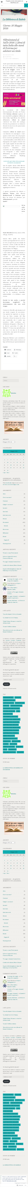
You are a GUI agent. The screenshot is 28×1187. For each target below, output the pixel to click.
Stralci (4, 536)
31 (7, 470)
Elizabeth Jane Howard (11, 708)
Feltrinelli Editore (10, 716)
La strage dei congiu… (13, 579)
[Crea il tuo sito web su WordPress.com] (14, 1)
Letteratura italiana (11, 730)
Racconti (13, 744)
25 (10, 467)
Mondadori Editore (10, 738)
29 (23, 467)
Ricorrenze (6, 529)
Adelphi (17, 697)
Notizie (5, 518)
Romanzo (19, 746)
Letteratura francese (11, 722)
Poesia (6, 744)
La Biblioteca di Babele (14, 19)
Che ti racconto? (7, 497)
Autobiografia (8, 703)
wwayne (9, 592)
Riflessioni (5, 533)
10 (7, 462)
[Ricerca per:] (11, 380)
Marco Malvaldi (9, 735)
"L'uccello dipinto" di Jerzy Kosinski (12, 614)
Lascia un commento (12, 58)
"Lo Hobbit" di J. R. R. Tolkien (10, 617)
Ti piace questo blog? (11, 670)
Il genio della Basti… (12, 600)
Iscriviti (6, 684)
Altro (4, 494)
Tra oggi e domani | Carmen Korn (11, 561)
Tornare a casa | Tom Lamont (10, 553)
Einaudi (6, 705)
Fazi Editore (8, 714)
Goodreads (8, 483)
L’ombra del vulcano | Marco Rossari (12, 565)
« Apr (4, 472)
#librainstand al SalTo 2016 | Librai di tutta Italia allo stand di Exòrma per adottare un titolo (14, 45)
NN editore (16, 741)
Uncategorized (7, 543)
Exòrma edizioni (9, 711)
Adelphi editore (9, 700)
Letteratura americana (12, 719)
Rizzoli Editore (9, 746)
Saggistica (12, 749)
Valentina (8, 56)
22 (23, 465)
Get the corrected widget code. (11, 484)
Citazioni (5, 501)
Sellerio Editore (9, 752)
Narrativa (7, 741)
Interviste (5, 511)
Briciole (6, 526)
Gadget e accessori (8, 504)
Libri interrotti (7, 515)
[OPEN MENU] (2, 5)
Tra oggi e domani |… (12, 596)
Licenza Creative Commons (13, 640)
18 (10, 465)
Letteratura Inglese (11, 724)
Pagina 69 (6, 540)
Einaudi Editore (16, 705)
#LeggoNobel (8, 697)
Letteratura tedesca (11, 733)
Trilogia (20, 752)
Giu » (8, 472)
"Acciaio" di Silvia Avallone (9, 626)
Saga (5, 749)
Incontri (5, 508)
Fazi (18, 711)
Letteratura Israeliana (12, 727)
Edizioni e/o (20, 703)
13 (17, 462)
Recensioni (5, 522)
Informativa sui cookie (11, 1180)
